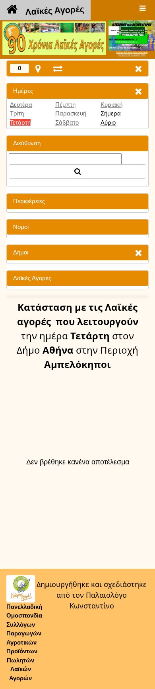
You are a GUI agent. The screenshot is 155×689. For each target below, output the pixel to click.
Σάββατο (67, 122)
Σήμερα (111, 113)
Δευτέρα (21, 104)
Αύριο (108, 122)
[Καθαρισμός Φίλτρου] (138, 91)
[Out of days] (58, 68)
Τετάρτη (20, 122)
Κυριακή (111, 104)
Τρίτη (17, 113)
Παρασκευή (70, 113)
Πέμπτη (65, 104)
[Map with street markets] (38, 68)
